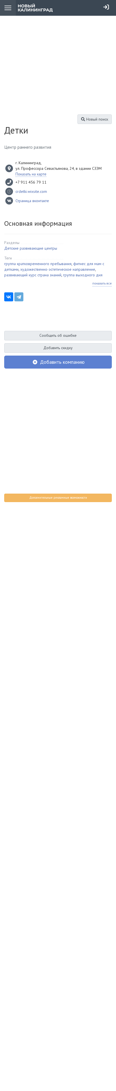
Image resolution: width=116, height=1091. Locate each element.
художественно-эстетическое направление (57, 269)
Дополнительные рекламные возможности (58, 498)
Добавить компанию (61, 362)
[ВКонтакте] (8, 296)
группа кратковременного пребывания (38, 263)
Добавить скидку (58, 347)
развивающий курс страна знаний (32, 274)
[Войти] (106, 7)
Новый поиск (96, 119)
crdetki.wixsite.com (31, 191)
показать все (102, 283)
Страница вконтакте (32, 200)
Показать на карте (30, 174)
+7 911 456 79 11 (30, 182)
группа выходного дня (82, 274)
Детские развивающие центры (30, 248)
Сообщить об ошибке (58, 335)
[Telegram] (18, 296)
